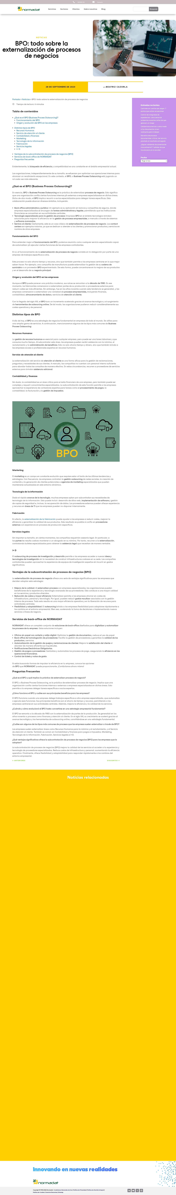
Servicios (52, 9)
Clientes (76, 9)
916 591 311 (81, 2)
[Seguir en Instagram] (141, 1190)
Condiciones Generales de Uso (63, 1190)
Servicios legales (24, 146)
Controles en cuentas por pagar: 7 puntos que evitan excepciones (153, 109)
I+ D (18, 149)
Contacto (100, 2)
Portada (16, 99)
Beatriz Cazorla (117, 87)
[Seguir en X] (137, 1190)
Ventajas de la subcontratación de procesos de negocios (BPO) (43, 154)
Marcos (16, 894)
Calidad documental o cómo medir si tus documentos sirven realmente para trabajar (154, 129)
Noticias (41, 37)
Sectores (64, 9)
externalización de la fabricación (40, 519)
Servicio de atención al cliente (30, 133)
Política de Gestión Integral (95, 1190)
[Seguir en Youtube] (133, 1190)
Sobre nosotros (90, 9)
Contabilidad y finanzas (27, 135)
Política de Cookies (39, 1192)
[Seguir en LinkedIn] (129, 1190)
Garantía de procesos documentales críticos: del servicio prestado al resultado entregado (153, 138)
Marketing (21, 138)
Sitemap (60, 1192)
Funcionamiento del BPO (28, 120)
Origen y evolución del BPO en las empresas (36, 123)
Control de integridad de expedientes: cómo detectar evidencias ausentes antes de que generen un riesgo (153, 119)
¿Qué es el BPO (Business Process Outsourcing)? (36, 117)
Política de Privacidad (79, 1190)
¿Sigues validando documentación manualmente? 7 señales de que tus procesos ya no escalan (153, 147)
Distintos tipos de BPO (24, 128)
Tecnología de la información (30, 141)
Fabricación (22, 143)
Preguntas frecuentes (24, 159)
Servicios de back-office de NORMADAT (33, 156)
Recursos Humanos (25, 130)
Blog (103, 9)
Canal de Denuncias (51, 1192)
